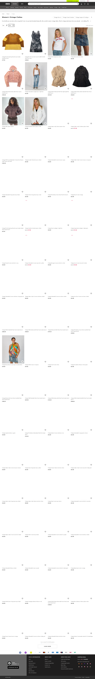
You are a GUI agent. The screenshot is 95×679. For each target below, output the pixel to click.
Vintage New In (57, 17)
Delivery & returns (32, 663)
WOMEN (15, 3)
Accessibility (88, 677)
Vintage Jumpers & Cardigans (82, 17)
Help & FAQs (82, 1)
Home (3, 13)
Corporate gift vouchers (65, 663)
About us (46, 659)
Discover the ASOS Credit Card (67, 668)
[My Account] (81, 4)
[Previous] (52, 17)
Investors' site (47, 665)
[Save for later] (22, 53)
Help (30, 659)
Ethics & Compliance (32, 672)
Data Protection (31, 670)
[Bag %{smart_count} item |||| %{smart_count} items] (88, 4)
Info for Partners (64, 667)
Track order (31, 661)
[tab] (7, 7)
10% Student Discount (33, 667)
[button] (78, 663)
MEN (22, 3)
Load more (47, 646)
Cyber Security (47, 667)
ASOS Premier (31, 665)
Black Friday (63, 665)
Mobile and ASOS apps (65, 659)
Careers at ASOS (48, 661)
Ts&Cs (83, 677)
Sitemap (30, 668)
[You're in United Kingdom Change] (88, 1)
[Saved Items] (84, 4)
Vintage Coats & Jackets (68, 17)
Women (8, 13)
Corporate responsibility (49, 663)
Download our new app (73, 1)
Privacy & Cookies (78, 677)
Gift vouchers (63, 661)
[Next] (92, 17)
